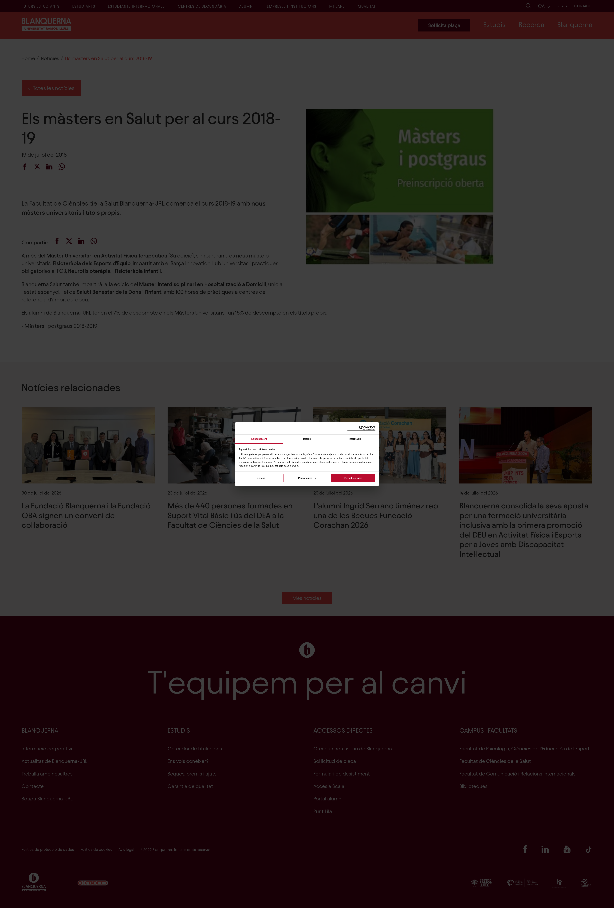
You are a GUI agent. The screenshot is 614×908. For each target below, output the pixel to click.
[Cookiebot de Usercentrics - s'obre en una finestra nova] (361, 428)
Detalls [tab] (307, 438)
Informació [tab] (355, 438)
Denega (261, 478)
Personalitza (305, 478)
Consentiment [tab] (259, 438)
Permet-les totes (353, 478)
